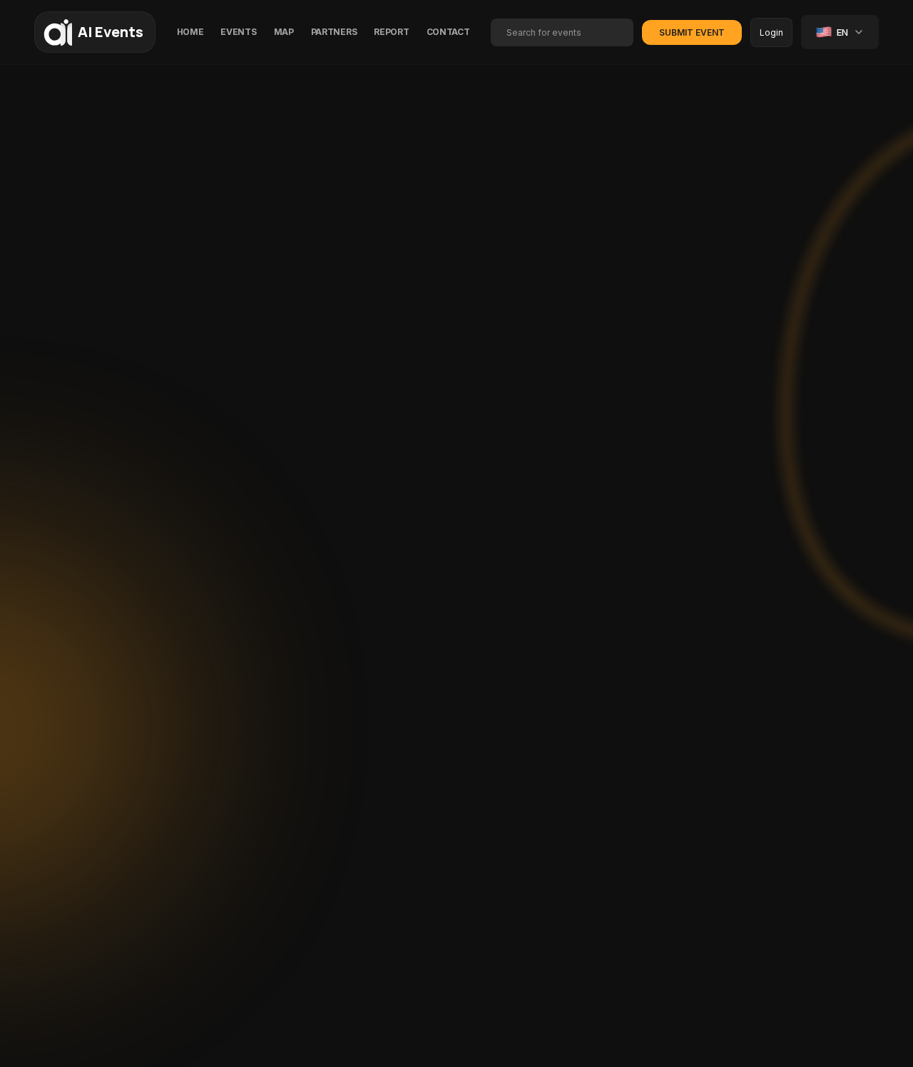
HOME (190, 31)
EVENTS (238, 31)
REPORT (391, 31)
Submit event (692, 32)
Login (771, 32)
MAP (284, 31)
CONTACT (448, 31)
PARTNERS (334, 31)
